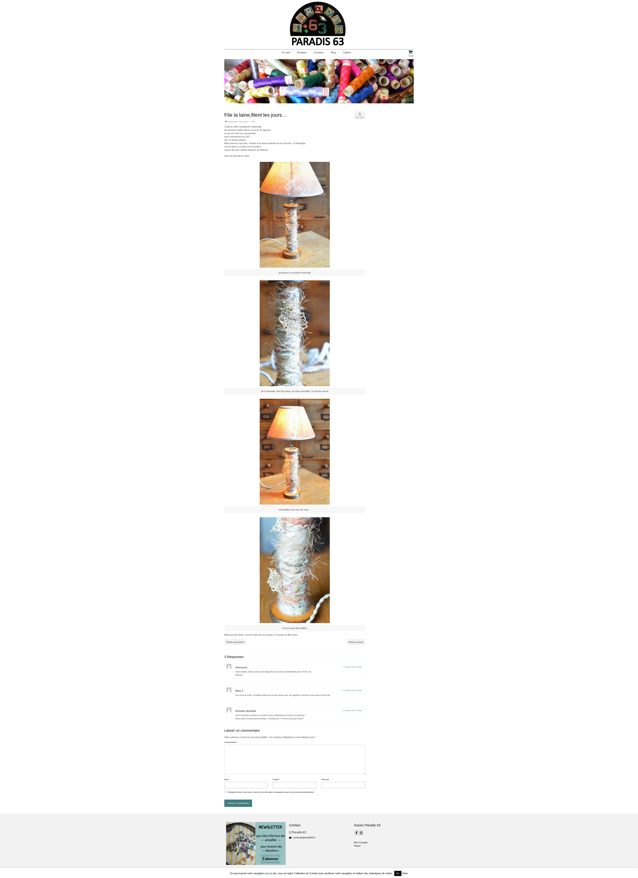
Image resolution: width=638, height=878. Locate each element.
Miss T (239, 690)
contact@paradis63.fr (304, 837)
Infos (405, 873)
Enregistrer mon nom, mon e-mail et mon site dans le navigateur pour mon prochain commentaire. (271, 792)
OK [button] (397, 873)
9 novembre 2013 (349, 710)
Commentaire (230, 742)
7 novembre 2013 (349, 667)
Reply (359, 667)
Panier (357, 845)
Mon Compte (361, 842)
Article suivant (356, 642)
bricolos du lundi (245, 710)
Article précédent (235, 642)
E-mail (276, 779)
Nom (227, 779)
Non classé (243, 122)
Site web (325, 779)
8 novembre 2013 (349, 690)
